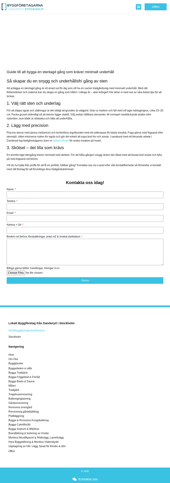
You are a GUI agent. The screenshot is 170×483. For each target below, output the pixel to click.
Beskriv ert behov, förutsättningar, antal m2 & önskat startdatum (44, 236)
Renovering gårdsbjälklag (23, 411)
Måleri (12, 385)
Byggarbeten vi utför (20, 368)
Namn (10, 189)
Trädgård (13, 390)
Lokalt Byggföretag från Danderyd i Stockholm (41, 323)
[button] (138, 7)
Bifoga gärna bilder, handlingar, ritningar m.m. (33, 268)
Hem (11, 354)
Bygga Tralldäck (18, 372)
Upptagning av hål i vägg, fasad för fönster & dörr (37, 446)
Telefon (11, 201)
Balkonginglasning (19, 398)
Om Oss (13, 359)
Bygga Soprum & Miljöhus (23, 428)
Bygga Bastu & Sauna (21, 381)
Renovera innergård (20, 407)
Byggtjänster (15, 363)
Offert (11, 451)
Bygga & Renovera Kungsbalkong (28, 420)
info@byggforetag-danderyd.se (26, 330)
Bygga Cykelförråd (19, 424)
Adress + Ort (14, 224)
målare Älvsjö (61, 140)
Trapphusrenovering (20, 394)
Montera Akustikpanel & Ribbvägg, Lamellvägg (36, 437)
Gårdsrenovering (18, 403)
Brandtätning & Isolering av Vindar (28, 433)
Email (10, 213)
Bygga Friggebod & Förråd (24, 377)
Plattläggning (16, 415)
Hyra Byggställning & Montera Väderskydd (33, 441)
